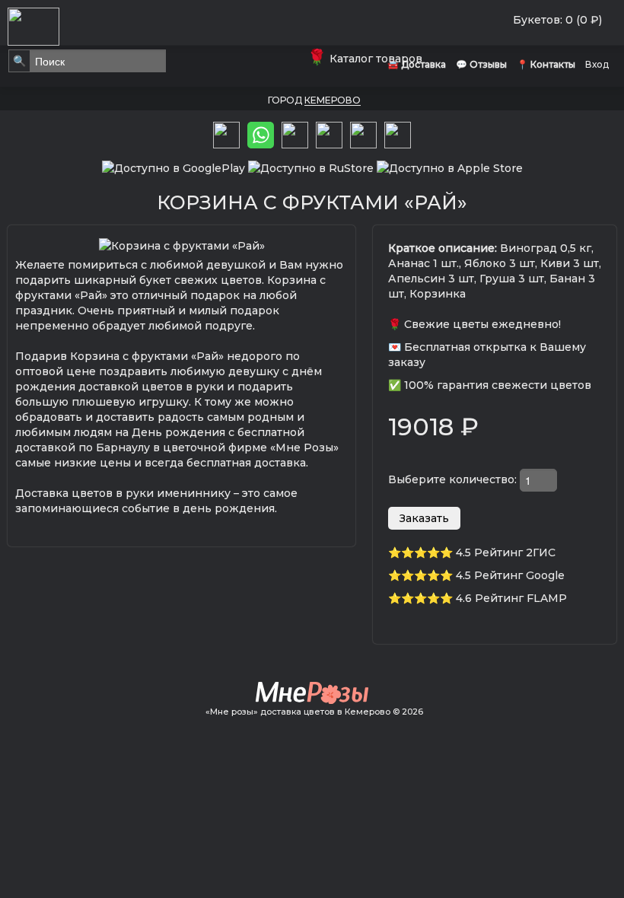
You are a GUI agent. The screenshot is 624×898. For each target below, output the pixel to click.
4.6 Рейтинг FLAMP (511, 598)
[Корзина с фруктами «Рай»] (182, 244)
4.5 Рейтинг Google (510, 575)
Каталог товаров (367, 58)
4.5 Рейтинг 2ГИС (506, 552)
